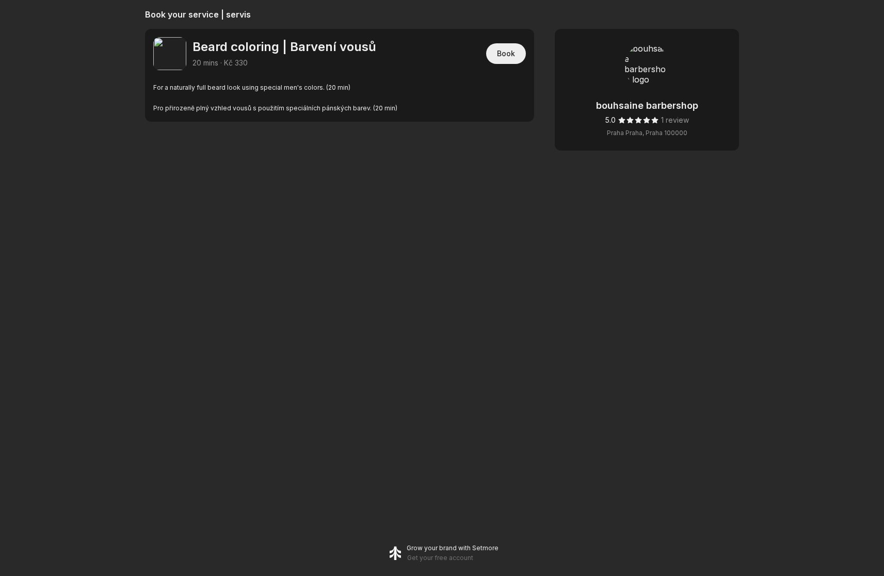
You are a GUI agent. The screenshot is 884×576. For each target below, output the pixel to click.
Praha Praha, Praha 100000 (647, 133)
